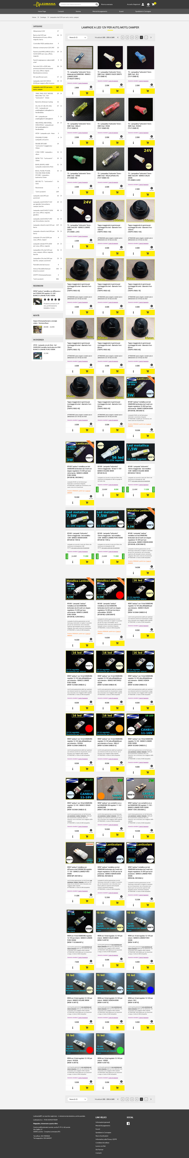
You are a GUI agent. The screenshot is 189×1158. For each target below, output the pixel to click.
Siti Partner (99, 1149)
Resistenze (39, 188)
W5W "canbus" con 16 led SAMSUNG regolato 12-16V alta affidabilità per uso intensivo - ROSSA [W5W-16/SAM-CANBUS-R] (79, 742)
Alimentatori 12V (39, 31)
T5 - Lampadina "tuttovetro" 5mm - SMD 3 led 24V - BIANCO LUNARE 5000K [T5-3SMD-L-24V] (79, 228)
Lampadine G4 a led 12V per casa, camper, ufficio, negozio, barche (43, 252)
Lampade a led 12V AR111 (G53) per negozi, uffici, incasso (43, 82)
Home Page (42, 11)
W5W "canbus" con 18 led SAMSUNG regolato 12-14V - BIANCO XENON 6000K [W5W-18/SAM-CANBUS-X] (79, 806)
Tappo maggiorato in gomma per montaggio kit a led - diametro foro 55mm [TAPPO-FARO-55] (79, 287)
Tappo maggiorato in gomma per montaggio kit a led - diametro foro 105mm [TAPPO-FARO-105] (140, 228)
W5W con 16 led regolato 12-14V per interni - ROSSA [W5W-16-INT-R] (79, 1060)
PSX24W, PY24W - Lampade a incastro (42, 138)
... (146, 37)
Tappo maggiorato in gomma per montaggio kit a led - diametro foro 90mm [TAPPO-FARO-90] (79, 405)
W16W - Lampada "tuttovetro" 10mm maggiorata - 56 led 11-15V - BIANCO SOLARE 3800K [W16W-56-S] (110, 470)
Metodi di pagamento (100, 11)
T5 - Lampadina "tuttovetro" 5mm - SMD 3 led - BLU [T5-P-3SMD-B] (140, 74)
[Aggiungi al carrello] (87, 93)
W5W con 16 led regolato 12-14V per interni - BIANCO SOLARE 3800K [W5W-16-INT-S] (79, 1000)
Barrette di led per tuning (44, 102)
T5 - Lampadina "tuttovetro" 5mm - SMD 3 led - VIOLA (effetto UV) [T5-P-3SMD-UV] (110, 176)
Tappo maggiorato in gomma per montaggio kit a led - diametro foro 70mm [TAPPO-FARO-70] (140, 287)
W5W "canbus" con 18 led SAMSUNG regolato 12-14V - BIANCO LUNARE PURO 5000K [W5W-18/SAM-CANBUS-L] (140, 742)
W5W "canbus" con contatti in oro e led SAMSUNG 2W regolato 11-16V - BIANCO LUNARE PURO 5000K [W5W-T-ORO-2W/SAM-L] (140, 806)
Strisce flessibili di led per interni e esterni (42, 270)
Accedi (129, 4)
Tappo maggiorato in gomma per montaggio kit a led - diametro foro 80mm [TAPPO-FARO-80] (110, 346)
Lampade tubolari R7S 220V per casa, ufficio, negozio (42, 245)
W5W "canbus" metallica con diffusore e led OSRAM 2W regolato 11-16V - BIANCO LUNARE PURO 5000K (46, 293)
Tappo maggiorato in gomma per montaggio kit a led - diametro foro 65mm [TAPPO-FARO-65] (110, 287)
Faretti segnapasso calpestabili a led (43, 61)
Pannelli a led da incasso (41, 265)
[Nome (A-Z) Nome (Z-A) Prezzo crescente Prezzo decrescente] (77, 37)
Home (34, 17)
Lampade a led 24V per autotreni (41, 197)
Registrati (136, 4)
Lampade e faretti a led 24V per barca (44, 232)
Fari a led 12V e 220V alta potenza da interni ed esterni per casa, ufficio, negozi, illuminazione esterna (43, 69)
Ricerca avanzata (107, 4)
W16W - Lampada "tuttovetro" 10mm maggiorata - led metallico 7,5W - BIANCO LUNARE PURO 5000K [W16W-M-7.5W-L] (110, 537)
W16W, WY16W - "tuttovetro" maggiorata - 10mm (44, 146)
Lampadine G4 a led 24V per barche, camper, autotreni (42, 259)
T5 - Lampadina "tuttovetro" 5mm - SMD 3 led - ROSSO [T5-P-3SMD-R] (140, 126)
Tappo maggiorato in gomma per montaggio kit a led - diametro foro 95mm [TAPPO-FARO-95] (110, 405)
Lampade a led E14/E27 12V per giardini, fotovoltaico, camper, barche (42, 204)
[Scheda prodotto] (73, 93)
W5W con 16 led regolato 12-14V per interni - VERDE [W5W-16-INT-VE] (110, 1060)
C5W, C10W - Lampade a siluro (43, 153)
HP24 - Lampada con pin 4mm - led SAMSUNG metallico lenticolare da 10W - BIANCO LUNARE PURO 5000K (47, 347)
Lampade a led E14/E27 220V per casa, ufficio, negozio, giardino (43, 212)
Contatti (61, 11)
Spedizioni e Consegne (143, 11)
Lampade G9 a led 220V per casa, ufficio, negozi (42, 239)
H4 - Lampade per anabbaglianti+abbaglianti (44, 118)
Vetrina (78, 11)
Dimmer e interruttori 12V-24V (43, 47)
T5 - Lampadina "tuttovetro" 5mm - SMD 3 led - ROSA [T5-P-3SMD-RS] (110, 126)
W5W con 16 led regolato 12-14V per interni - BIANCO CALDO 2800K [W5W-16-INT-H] (110, 938)
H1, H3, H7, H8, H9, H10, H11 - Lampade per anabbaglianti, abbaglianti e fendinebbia (44, 109)
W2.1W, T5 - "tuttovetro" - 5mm (44, 182)
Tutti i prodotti (40, 192)
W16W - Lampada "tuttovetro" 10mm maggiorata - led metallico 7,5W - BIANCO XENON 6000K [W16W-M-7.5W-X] (78, 537)
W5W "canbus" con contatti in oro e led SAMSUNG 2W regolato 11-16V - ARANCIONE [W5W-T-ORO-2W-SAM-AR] (110, 806)
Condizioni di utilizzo (102, 1143)
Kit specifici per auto (40, 77)
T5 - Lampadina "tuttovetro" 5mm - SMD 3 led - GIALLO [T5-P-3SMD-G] (79, 126)
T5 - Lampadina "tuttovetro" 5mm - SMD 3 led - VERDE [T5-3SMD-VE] (79, 176)
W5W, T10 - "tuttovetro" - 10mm (44, 159)
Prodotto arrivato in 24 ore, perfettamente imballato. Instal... (51, 306)
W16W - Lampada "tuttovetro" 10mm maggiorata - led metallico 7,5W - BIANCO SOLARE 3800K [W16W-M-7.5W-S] (139, 470)
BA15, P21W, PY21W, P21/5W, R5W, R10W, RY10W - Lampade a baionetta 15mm (42, 174)
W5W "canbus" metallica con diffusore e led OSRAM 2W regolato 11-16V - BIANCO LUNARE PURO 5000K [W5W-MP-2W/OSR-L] (79, 871)
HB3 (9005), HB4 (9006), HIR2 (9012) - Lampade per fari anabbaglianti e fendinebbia (44, 126)
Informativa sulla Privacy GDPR (106, 1139)
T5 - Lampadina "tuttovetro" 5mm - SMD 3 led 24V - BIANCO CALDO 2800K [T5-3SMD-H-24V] (140, 177)
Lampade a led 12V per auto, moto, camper (64, 17)
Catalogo (43, 17)
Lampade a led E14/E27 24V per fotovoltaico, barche (42, 220)
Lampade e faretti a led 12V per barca (44, 226)
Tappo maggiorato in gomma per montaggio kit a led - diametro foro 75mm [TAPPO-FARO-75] (79, 346)
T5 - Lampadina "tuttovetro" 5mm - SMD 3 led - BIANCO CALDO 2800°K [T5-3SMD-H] (110, 74)
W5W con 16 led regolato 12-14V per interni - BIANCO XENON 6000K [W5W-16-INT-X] (110, 1000)
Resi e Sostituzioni (102, 1136)
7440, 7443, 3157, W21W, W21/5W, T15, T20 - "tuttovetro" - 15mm (44, 95)
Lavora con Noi (101, 1146)
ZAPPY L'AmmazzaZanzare (42, 275)
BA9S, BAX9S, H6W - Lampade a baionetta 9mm (44, 166)
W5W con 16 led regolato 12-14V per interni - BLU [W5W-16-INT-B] (140, 1000)
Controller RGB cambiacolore (43, 43)
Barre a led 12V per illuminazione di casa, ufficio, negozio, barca (42, 37)
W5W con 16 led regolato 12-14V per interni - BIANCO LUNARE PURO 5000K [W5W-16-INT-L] (140, 939)
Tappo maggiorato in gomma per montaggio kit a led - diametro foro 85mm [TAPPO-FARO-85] (140, 346)
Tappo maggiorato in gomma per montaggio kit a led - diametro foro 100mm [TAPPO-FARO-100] (110, 228)
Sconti (121, 11)
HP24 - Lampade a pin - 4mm (45, 133)
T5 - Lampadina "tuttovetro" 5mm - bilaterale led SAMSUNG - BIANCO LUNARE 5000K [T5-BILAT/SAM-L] (79, 75)
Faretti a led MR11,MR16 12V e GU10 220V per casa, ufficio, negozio (43, 54)
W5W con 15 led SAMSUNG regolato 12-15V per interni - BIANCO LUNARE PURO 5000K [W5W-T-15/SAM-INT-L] (79, 939)
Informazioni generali (103, 1122)
